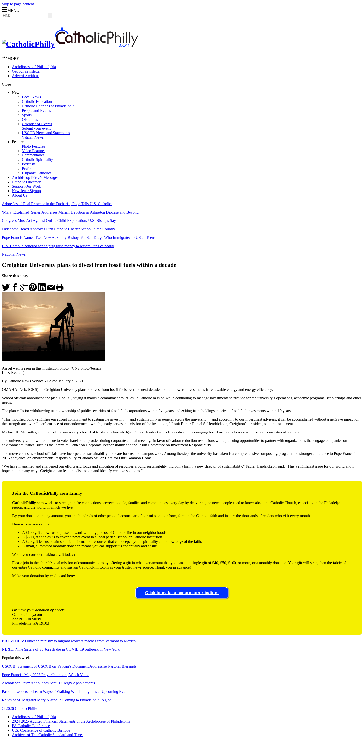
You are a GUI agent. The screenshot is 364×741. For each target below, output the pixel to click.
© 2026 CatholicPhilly (19, 708)
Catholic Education (37, 101)
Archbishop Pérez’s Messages (35, 177)
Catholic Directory (26, 182)
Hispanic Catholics (36, 173)
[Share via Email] (51, 290)
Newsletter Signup (26, 191)
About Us (19, 195)
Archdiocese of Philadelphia (34, 67)
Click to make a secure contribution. (182, 593)
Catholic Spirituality (37, 159)
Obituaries (30, 119)
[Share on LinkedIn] (42, 290)
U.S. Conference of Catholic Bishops (41, 730)
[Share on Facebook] (15, 290)
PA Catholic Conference (31, 726)
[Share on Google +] (24, 290)
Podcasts (28, 164)
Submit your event (36, 128)
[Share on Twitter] (6, 290)
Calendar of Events (37, 124)
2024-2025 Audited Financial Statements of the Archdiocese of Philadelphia (71, 721)
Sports (27, 115)
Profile (27, 168)
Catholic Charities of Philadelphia (48, 106)
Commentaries (33, 155)
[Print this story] (60, 290)
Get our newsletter (26, 71)
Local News (31, 97)
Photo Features (33, 146)
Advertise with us (25, 76)
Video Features (33, 151)
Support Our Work (26, 186)
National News (14, 254)
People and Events (36, 110)
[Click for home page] (70, 44)
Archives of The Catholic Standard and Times (47, 735)
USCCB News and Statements (46, 133)
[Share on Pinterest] (33, 290)
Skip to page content (18, 4)
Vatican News (33, 137)
